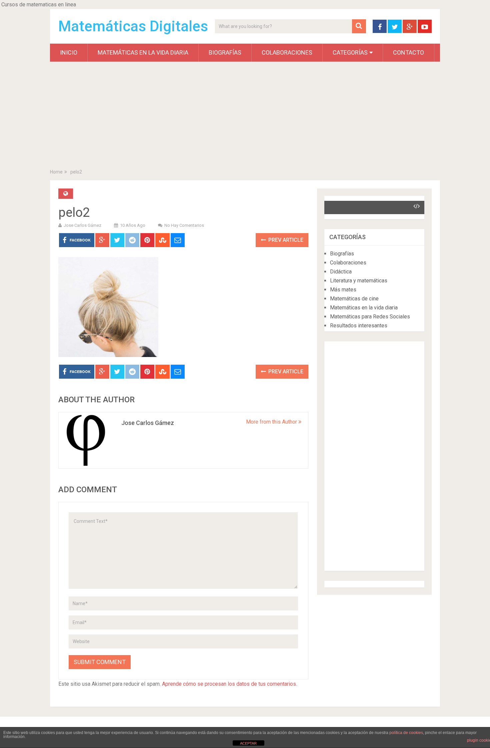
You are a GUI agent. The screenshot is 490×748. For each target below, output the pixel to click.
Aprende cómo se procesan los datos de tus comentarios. (229, 684)
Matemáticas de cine (354, 298)
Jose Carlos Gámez (82, 225)
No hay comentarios (184, 225)
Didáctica (341, 271)
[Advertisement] (245, 116)
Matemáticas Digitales (133, 26)
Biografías (225, 52)
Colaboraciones (287, 52)
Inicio (68, 52)
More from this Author (272, 422)
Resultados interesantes (358, 325)
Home (56, 172)
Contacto (408, 52)
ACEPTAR (248, 743)
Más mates (343, 289)
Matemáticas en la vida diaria (143, 52)
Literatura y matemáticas (358, 280)
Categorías (350, 52)
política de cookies (406, 732)
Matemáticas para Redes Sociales (370, 316)
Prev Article (285, 240)
